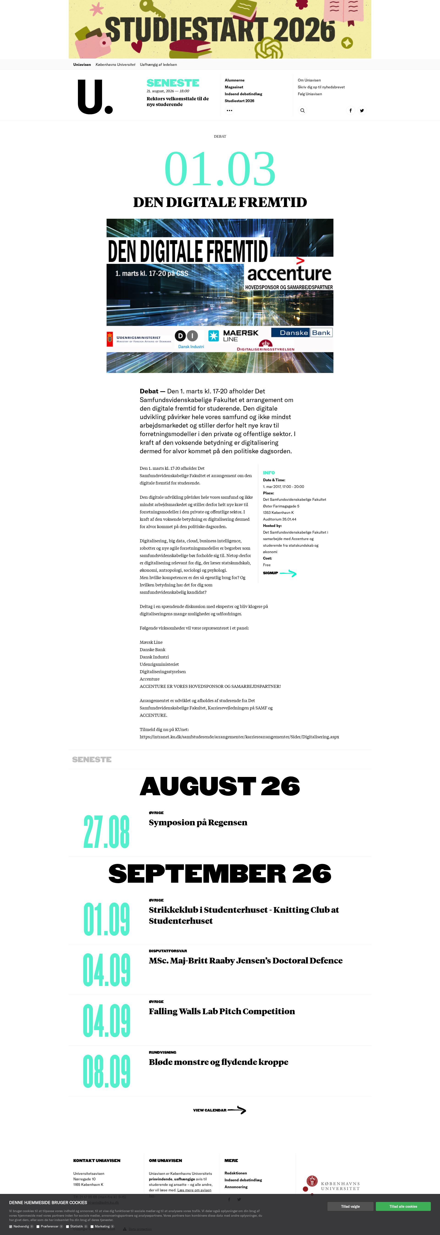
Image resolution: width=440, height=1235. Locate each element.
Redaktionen (236, 1173)
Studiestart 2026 (239, 100)
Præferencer (51, 1226)
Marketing (104, 1226)
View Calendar (209, 1110)
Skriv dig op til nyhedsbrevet (321, 87)
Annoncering (236, 1187)
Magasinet (234, 87)
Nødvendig (23, 1226)
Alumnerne (235, 80)
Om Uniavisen (309, 80)
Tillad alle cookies (403, 1206)
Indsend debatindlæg (243, 94)
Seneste (173, 83)
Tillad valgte (350, 1206)
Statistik (78, 1226)
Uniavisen (82, 64)
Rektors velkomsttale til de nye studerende (178, 101)
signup (271, 573)
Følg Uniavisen (310, 94)
